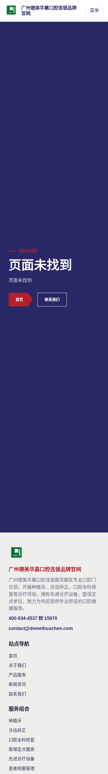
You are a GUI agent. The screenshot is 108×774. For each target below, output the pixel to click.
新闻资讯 (17, 684)
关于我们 (17, 665)
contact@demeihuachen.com (41, 628)
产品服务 (17, 674)
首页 (19, 299)
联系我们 (52, 299)
